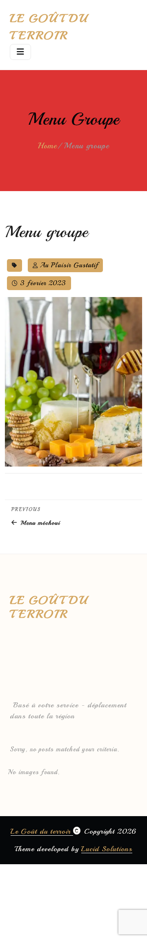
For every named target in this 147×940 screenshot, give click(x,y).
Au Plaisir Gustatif (69, 265)
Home (47, 146)
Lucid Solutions (106, 848)
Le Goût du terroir (42, 831)
